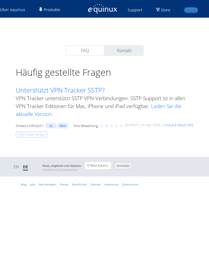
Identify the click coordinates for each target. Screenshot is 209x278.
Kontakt (124, 50)
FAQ (85, 50)
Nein (63, 126)
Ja (51, 126)
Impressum (111, 184)
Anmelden (123, 166)
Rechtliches (79, 184)
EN (16, 166)
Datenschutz (130, 184)
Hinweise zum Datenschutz (60, 170)
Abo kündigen (47, 184)
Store (165, 9)
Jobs (32, 184)
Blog (23, 184)
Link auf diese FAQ (178, 124)
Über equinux (12, 9)
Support (135, 9)
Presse (64, 184)
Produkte (51, 9)
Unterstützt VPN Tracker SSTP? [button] (60, 90)
